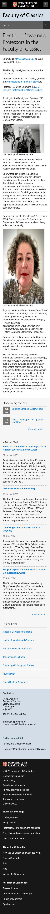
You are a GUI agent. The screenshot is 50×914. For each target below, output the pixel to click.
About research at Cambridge (17, 893)
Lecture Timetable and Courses (18, 640)
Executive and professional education (21, 833)
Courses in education (13, 838)
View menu (4, 4)
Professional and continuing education (22, 828)
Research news (10, 888)
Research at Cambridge (15, 882)
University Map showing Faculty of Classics (24, 749)
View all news (39, 614)
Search (45, 4)
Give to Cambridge (12, 858)
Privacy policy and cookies (16, 790)
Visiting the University (13, 874)
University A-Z (10, 804)
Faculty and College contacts (17, 744)
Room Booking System (14, 682)
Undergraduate (10, 817)
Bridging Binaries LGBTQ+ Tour (27, 409)
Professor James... (25, 59)
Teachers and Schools (14, 657)
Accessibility (9, 780)
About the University (14, 847)
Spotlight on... (9, 904)
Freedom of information (14, 785)
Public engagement (12, 899)
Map (5, 869)
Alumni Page (9, 674)
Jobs (5, 863)
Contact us (8, 693)
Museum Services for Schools (17, 632)
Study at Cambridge (13, 811)
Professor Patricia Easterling (19, 488)
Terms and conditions (13, 799)
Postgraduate (9, 822)
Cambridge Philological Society (18, 665)
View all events (35, 429)
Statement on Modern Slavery (17, 794)
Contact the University (13, 776)
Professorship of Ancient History (22, 82)
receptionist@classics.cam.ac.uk (20, 724)
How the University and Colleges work (21, 853)
